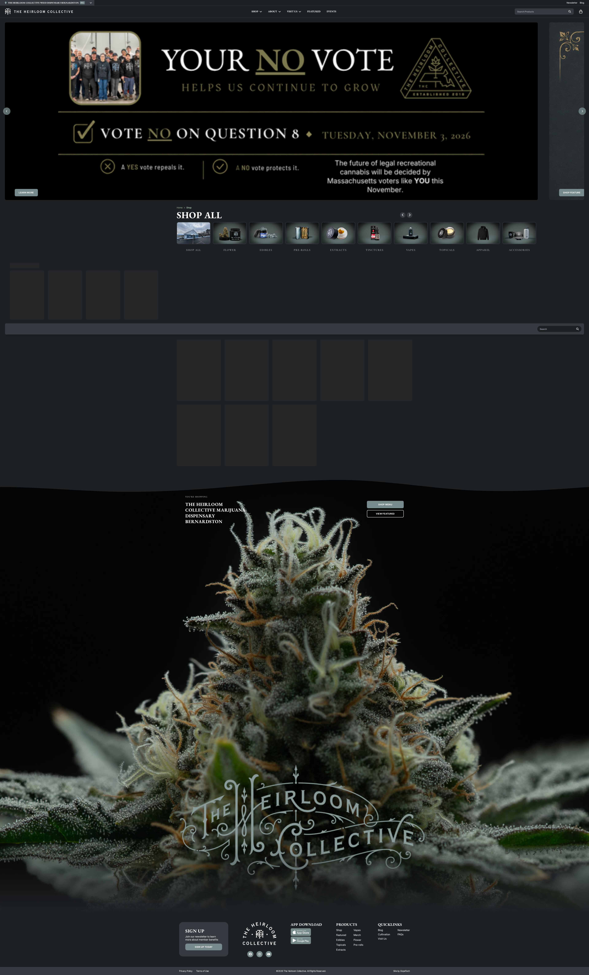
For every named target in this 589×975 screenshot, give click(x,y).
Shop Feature (571, 192)
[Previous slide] (6, 111)
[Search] (569, 11)
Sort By (572, 264)
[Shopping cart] (580, 11)
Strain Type (33, 264)
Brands (13, 264)
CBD (106, 264)
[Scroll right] (409, 215)
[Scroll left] (403, 215)
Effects (52, 264)
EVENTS (331, 11)
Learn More (26, 192)
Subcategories (72, 264)
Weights (122, 264)
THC (92, 264)
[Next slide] (582, 111)
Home (180, 207)
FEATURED (314, 11)
